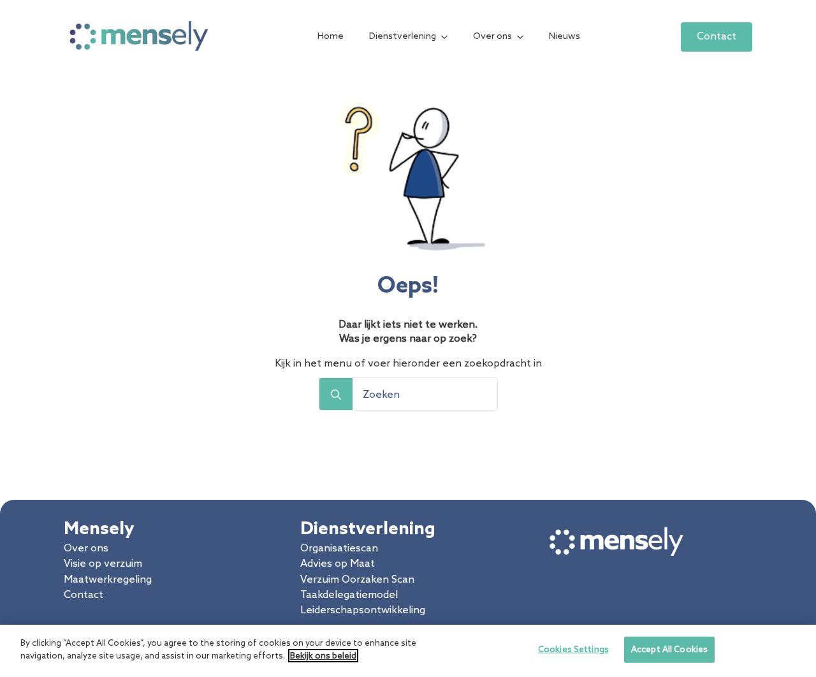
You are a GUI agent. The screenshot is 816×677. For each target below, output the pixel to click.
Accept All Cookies (669, 650)
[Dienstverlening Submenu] (448, 37)
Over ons (492, 36)
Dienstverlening (402, 36)
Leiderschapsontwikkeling (362, 610)
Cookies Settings (573, 650)
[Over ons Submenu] (524, 37)
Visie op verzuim (103, 564)
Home (330, 36)
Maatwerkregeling (108, 580)
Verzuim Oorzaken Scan (357, 580)
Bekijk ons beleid (323, 655)
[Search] (336, 394)
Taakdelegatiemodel (349, 595)
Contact (83, 595)
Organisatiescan (339, 548)
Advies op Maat (337, 564)
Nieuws (564, 36)
